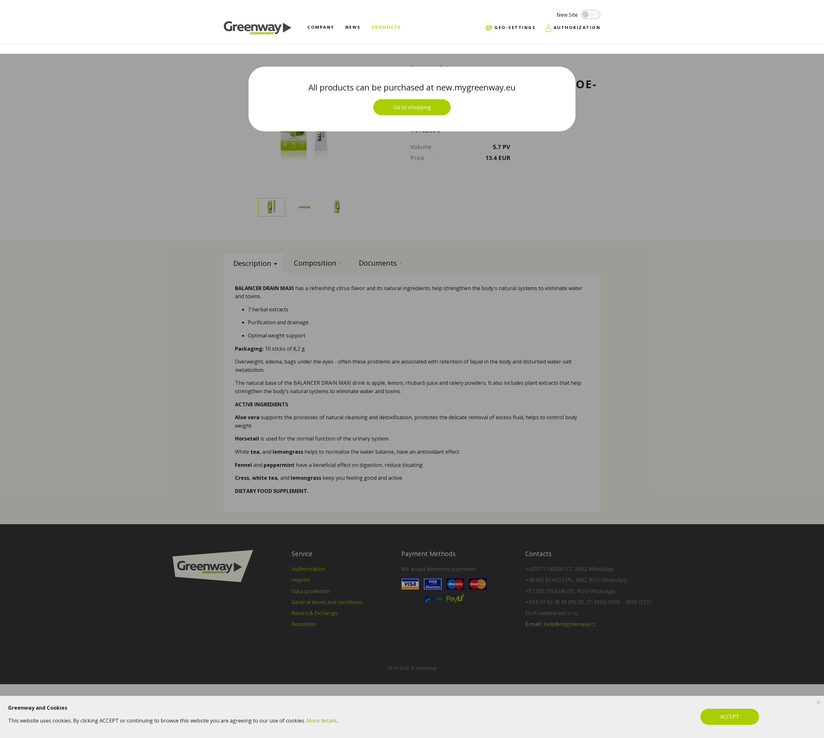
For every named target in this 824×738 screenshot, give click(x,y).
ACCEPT (729, 716)
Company (320, 27)
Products (386, 27)
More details (321, 720)
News (353, 27)
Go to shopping (412, 107)
